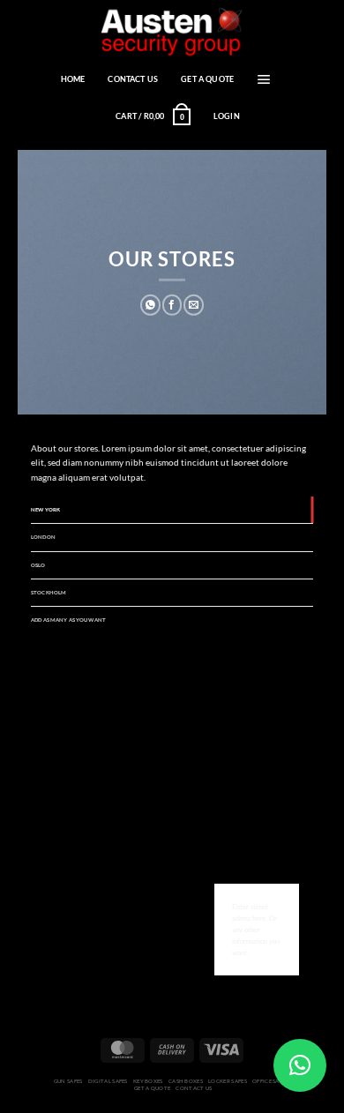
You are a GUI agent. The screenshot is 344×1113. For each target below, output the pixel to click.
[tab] (172, 510)
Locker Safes (227, 1081)
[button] (299, 1065)
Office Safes (270, 1081)
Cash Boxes (185, 1081)
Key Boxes (148, 1081)
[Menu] (264, 79)
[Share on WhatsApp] (150, 305)
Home (73, 79)
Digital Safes (108, 1081)
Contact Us (133, 79)
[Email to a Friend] (193, 305)
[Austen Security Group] (172, 31)
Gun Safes (68, 1081)
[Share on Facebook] (172, 305)
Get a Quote (207, 79)
